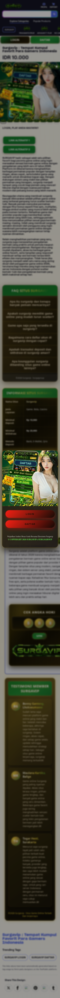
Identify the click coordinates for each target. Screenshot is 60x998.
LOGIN (30, 514)
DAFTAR (30, 524)
